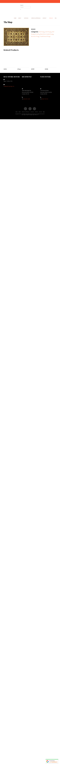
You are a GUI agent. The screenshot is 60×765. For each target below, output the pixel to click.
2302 (5, 69)
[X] (30, 108)
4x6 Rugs (42, 32)
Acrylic (37, 34)
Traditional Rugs (45, 36)
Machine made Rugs (46, 34)
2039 (46, 69)
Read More (39, 1)
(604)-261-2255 (27, 99)
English (40, 111)
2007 (32, 69)
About (20, 111)
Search (21, 5)
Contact (36, 111)
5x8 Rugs (48, 32)
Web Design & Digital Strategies (27, 114)
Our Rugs (32, 111)
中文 (44, 111)
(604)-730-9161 (45, 99)
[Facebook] (25, 108)
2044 (19, 69)
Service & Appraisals (25, 111)
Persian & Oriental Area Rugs (34, 113)
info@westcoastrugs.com (9, 86)
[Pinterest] (34, 108)
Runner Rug (35, 36)
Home (16, 111)
